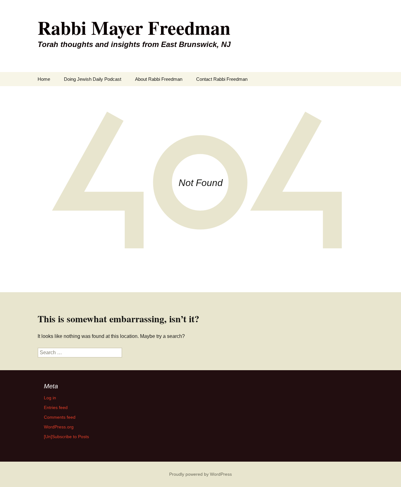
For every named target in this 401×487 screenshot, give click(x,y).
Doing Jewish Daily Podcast (92, 79)
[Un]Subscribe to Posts (66, 436)
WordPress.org (59, 426)
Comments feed (60, 417)
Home (44, 79)
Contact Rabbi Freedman (221, 79)
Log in (50, 397)
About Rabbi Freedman (158, 79)
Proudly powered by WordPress (200, 474)
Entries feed (56, 407)
